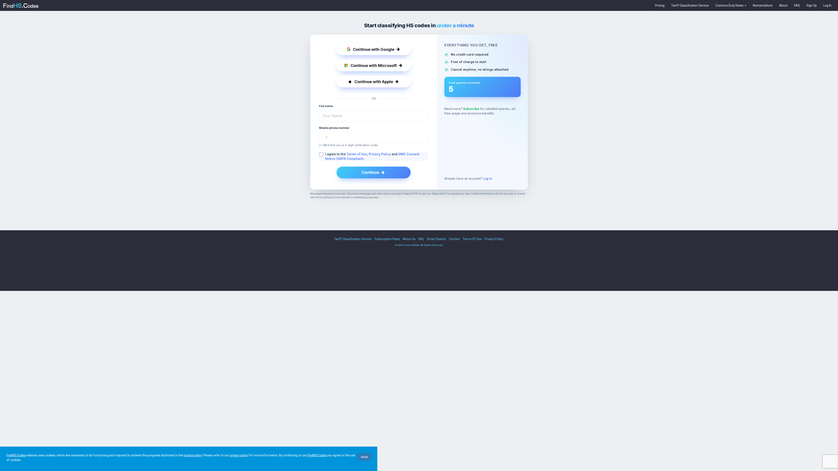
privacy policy (193, 455)
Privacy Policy (380, 154)
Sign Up (811, 5)
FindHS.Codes (16, 455)
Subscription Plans (387, 239)
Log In (827, 5)
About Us (409, 239)
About (783, 5)
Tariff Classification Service (690, 5)
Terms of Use (357, 154)
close (364, 457)
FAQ (797, 5)
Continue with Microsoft (373, 65)
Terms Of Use (472, 239)
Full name (326, 106)
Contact (454, 239)
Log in (487, 178)
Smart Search (436, 239)
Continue (370, 172)
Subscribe (471, 109)
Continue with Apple (373, 81)
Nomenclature (763, 5)
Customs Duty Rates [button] (729, 5)
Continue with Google (373, 49)
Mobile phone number (334, 128)
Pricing (660, 5)
